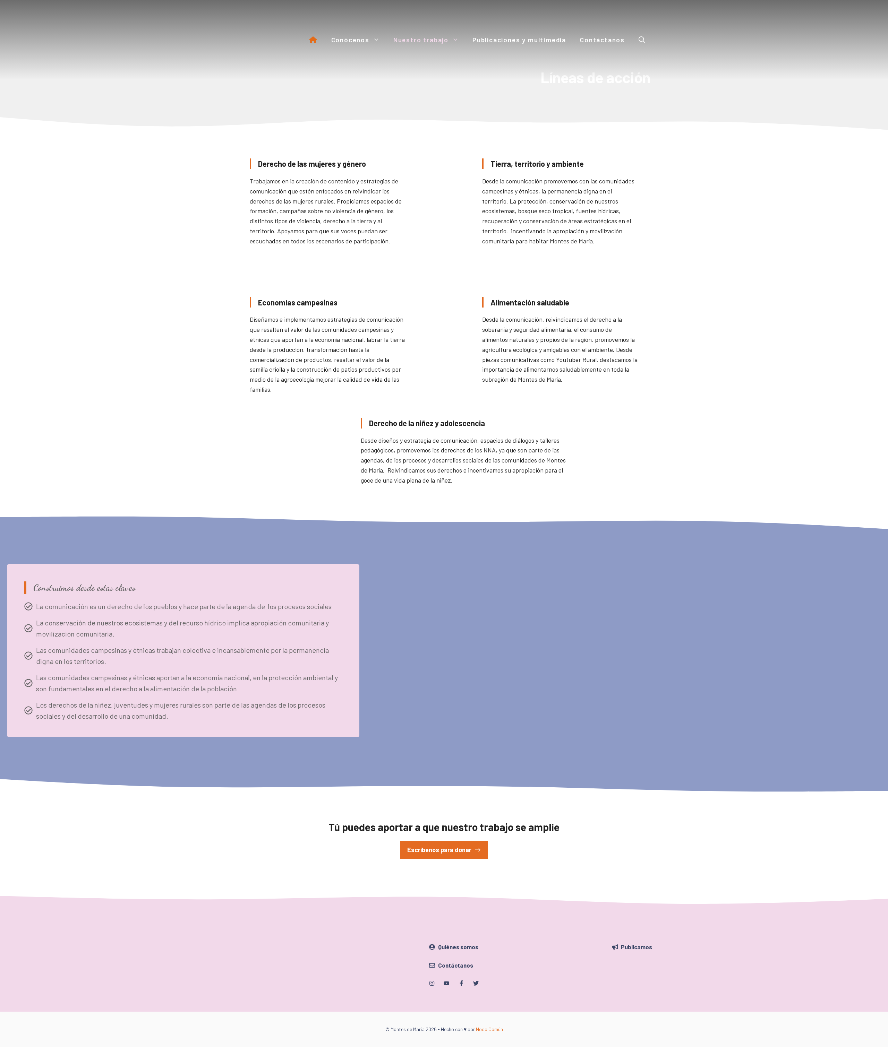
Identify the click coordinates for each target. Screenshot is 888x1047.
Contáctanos (602, 40)
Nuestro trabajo (421, 40)
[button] (642, 40)
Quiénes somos (458, 946)
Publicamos (636, 946)
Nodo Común (489, 1029)
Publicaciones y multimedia (519, 40)
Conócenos (350, 40)
